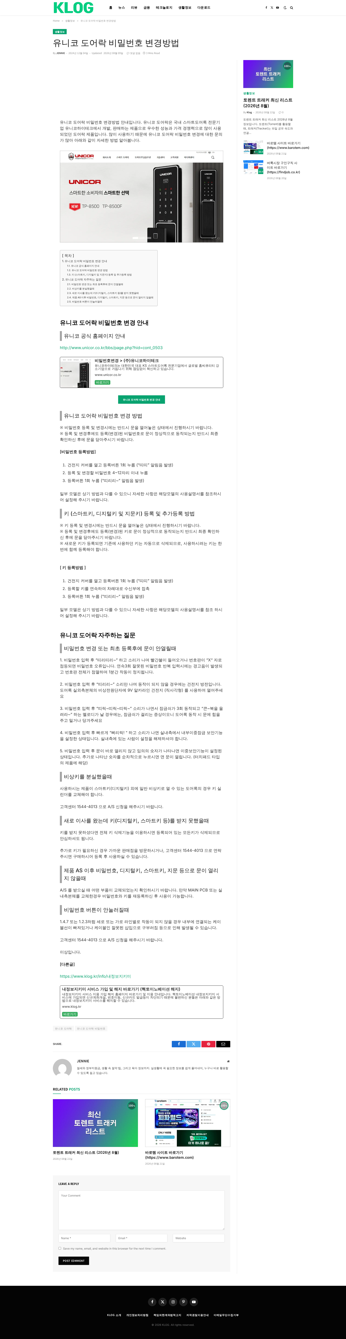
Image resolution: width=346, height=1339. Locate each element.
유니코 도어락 (63, 1028)
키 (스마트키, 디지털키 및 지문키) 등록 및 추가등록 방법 (102, 274)
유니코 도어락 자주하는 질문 (83, 279)
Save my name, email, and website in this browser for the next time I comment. (114, 1248)
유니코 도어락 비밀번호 (91, 1028)
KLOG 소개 (114, 1315)
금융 (147, 7)
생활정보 (184, 7)
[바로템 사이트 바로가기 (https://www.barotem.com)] (187, 1123)
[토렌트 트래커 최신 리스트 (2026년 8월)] (95, 1123)
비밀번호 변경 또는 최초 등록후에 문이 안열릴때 (97, 284)
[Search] (291, 7)
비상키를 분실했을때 (83, 288)
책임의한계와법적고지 (167, 1315)
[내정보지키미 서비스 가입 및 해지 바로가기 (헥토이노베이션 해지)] (141, 1002)
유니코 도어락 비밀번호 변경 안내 (86, 261)
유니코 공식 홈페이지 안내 (85, 265)
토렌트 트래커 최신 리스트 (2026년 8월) (86, 1152)
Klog (249, 112)
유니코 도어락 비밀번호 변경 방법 (90, 270)
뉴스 (121, 7)
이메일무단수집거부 (226, 1315)
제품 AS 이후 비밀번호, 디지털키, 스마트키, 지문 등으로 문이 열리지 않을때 (112, 297)
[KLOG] (76, 7)
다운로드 (203, 7)
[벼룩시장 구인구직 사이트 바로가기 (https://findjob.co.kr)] (253, 167)
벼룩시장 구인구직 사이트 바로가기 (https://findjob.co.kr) (283, 167)
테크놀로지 (164, 7)
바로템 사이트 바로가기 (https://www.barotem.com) (169, 1154)
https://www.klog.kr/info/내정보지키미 (95, 976)
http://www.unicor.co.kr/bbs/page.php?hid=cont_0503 (111, 347)
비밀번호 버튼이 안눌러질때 (87, 301)
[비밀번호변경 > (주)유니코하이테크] (141, 372)
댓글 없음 (135, 53)
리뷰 (134, 7)
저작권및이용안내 (197, 1315)
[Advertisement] (141, 89)
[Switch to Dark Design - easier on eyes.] (285, 7)
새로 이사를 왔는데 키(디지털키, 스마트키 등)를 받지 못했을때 (105, 293)
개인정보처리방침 (137, 1315)
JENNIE (60, 53)
